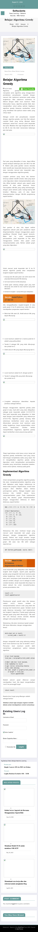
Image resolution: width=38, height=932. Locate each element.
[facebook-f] (14, 6)
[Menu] (2, 13)
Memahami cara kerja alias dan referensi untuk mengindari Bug (16, 882)
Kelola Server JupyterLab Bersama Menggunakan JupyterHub (17, 811)
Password (6, 725)
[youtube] (24, 6)
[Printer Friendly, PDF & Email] (27, 89)
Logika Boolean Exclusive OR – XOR (16, 773)
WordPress (21, 927)
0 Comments (21, 74)
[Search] (32, 13)
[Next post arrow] (33, 773)
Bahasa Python (8, 71)
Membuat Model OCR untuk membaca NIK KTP (15, 847)
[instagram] (21, 6)
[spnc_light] (35, 13)
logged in (14, 904)
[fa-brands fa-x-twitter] (17, 6)
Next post (6, 771)
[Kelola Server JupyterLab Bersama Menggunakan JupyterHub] (19, 797)
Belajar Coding (8, 67)
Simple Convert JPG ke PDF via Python (17, 767)
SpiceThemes (20, 929)
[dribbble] (19, 6)
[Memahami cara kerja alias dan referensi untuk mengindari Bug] (19, 868)
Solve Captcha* (9, 732)
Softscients (19, 10)
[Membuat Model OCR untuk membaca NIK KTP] (19, 832)
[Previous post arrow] (33, 766)
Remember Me (11, 747)
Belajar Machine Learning (18, 71)
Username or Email (8, 717)
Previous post (7, 764)
